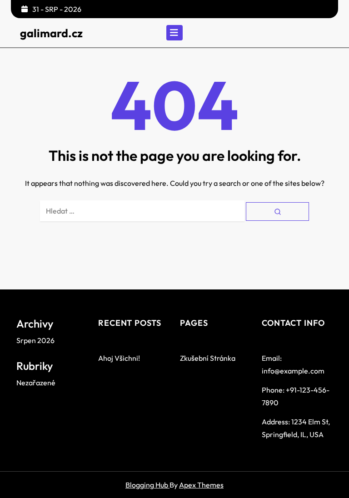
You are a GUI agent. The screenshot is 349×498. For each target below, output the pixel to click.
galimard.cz (51, 33)
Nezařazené (35, 382)
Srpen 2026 (35, 340)
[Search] (277, 211)
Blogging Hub (147, 484)
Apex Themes (201, 484)
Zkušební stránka (207, 358)
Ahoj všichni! (119, 358)
